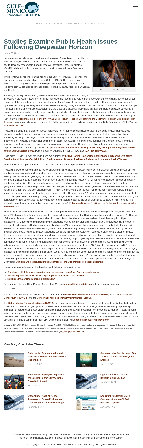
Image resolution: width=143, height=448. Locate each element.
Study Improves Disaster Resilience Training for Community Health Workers (87, 159)
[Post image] (14, 360)
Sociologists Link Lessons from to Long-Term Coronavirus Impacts (53, 272)
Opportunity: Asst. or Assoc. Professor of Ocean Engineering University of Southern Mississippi (46, 399)
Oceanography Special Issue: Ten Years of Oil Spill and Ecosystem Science (118, 356)
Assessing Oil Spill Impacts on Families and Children (45, 275)
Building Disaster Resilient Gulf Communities (31, 279)
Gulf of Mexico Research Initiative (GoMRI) (86, 294)
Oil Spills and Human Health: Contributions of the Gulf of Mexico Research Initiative (59, 262)
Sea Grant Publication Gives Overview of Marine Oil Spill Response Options (115, 399)
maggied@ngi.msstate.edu (77, 284)
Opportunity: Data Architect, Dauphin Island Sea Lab (115, 376)
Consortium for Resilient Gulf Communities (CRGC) (64, 298)
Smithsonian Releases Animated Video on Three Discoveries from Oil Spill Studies (47, 356)
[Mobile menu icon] (135, 8)
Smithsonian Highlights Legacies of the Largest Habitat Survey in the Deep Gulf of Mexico (46, 378)
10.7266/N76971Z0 (13, 125)
